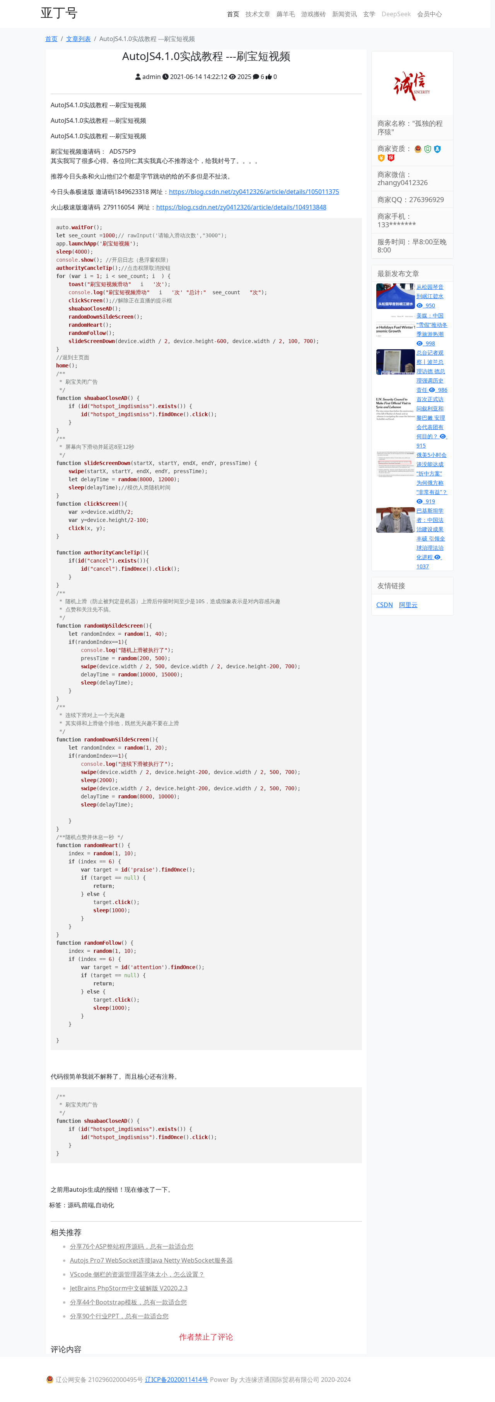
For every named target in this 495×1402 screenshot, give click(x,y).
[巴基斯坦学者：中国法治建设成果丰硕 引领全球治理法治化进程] (395, 519)
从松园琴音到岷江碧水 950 (430, 296)
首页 (233, 14)
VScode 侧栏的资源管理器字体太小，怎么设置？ (137, 1274)
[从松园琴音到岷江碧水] (395, 296)
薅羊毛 (286, 14)
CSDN (384, 605)
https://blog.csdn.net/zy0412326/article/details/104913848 (241, 207)
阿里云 (408, 605)
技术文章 (258, 14)
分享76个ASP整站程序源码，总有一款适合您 (131, 1246)
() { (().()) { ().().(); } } (136, 1125)
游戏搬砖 (313, 14)
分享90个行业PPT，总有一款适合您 (119, 1316)
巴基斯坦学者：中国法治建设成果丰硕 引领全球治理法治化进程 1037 (430, 538)
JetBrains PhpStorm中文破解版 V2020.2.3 (129, 1288)
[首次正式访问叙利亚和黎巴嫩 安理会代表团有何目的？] (395, 408)
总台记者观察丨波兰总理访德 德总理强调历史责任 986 (431, 371)
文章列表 (78, 38)
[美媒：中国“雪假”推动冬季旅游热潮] (395, 324)
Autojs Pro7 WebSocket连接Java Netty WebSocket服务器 (151, 1260)
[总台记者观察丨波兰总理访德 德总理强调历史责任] (395, 361)
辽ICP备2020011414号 (176, 1379)
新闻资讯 (344, 14)
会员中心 (429, 14)
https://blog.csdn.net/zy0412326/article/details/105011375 (254, 191)
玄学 (369, 14)
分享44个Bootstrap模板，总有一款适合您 (128, 1302)
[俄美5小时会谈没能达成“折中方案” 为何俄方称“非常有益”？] (395, 464)
